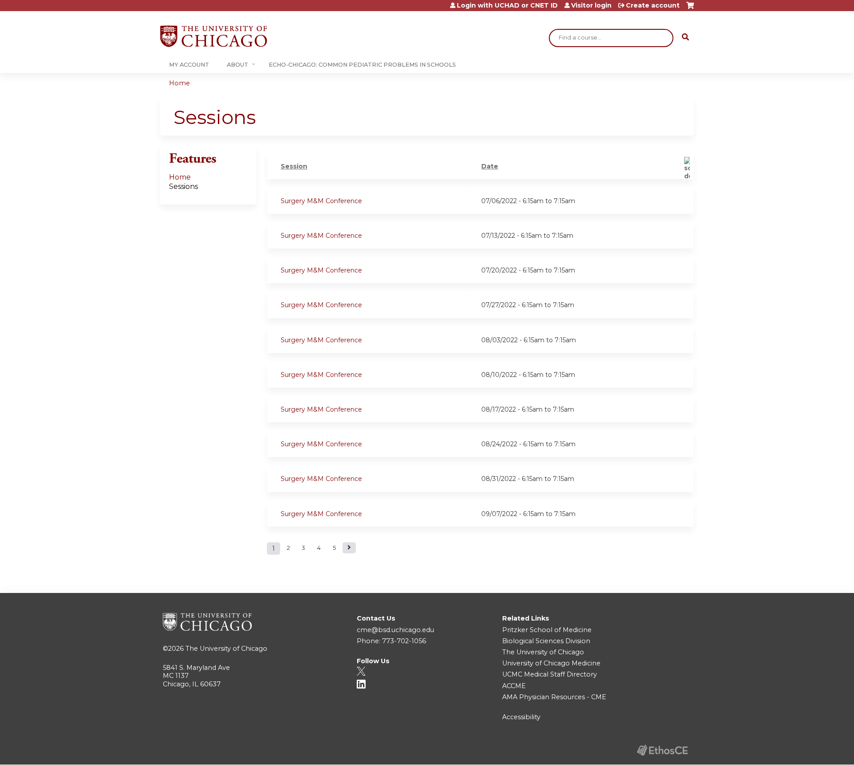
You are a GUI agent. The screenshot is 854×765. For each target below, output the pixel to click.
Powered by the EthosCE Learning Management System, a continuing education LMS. (662, 750)
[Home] (213, 36)
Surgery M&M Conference (321, 201)
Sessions (183, 186)
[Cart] (690, 8)
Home (179, 83)
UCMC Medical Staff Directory (549, 674)
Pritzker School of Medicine (547, 630)
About (237, 64)
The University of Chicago (226, 649)
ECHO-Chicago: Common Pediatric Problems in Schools (362, 64)
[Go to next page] (349, 547)
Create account (653, 5)
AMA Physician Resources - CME (554, 697)
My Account (189, 64)
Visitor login (591, 5)
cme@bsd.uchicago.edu (395, 630)
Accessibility (521, 717)
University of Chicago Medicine (551, 663)
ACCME (514, 686)
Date (489, 166)
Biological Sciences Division (546, 641)
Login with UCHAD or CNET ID (507, 5)
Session (294, 166)
